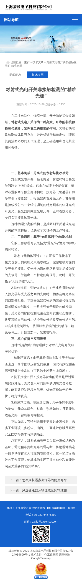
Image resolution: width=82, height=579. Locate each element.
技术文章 (38, 62)
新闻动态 (15, 74)
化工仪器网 (51, 554)
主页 (27, 62)
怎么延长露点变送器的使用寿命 (44, 480)
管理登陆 (64, 554)
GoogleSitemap (41, 558)
